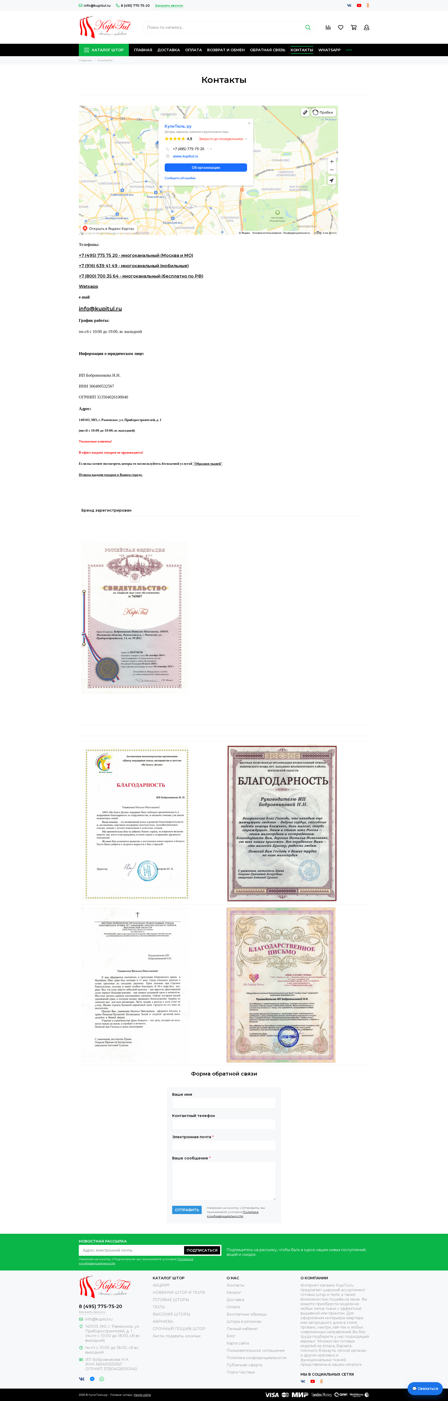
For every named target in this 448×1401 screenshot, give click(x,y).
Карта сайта (238, 1343)
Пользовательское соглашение (256, 1350)
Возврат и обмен (226, 50)
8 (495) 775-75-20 (135, 6)
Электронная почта (193, 1137)
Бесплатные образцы (247, 1314)
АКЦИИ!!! (161, 1285)
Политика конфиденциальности (232, 1214)
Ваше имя (182, 1094)
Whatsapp (329, 50)
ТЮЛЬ (159, 1307)
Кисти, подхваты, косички (176, 1336)
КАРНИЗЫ (163, 1321)
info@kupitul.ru (97, 6)
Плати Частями (241, 1372)
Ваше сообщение (191, 1158)
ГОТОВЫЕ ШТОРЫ (171, 1299)
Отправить (187, 1210)
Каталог (234, 1292)
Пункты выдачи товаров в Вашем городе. (111, 475)
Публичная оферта (244, 1365)
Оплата (193, 50)
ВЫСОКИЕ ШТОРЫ (171, 1314)
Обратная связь (267, 50)
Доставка (168, 50)
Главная (143, 50)
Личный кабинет (242, 1328)
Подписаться (202, 1250)
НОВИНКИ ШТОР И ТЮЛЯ (179, 1292)
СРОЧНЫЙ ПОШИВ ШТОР (179, 1328)
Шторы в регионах (244, 1321)
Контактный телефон (193, 1116)
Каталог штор (108, 50)
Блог (231, 1336)
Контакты (302, 50)
